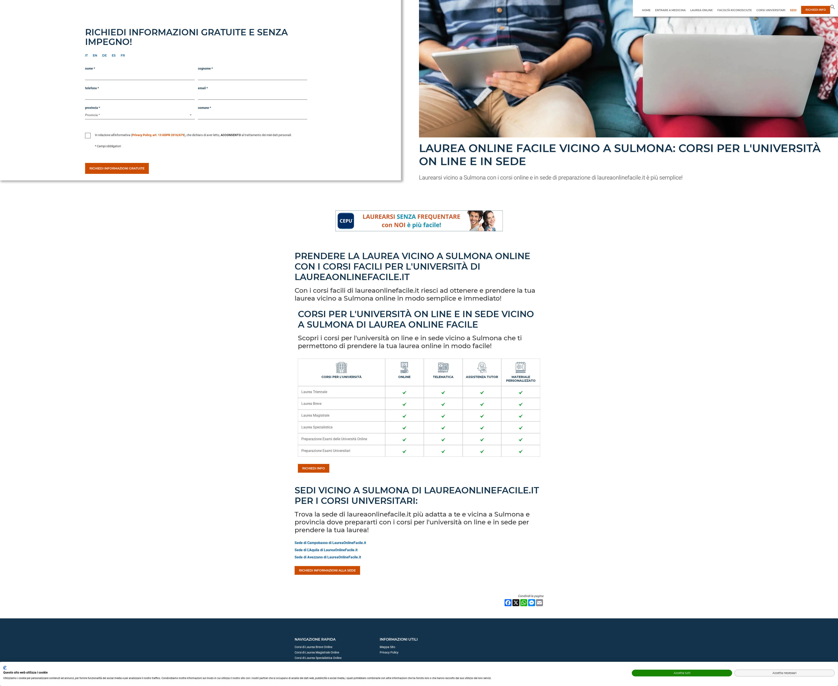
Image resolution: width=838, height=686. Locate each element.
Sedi (793, 10)
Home (646, 10)
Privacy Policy (389, 652)
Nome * (90, 68)
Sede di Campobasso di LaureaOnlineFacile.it (330, 543)
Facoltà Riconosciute (734, 10)
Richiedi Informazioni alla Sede (327, 570)
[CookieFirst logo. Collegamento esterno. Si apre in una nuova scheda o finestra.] (5, 668)
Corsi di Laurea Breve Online (313, 647)
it (86, 55)
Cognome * (205, 68)
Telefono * (92, 88)
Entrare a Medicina (670, 10)
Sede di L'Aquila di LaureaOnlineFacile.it (326, 550)
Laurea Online (701, 10)
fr (123, 55)
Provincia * (92, 107)
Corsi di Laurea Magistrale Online (317, 652)
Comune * (204, 107)
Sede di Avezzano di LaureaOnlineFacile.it (328, 557)
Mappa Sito (387, 647)
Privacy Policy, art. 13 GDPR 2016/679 (158, 135)
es (114, 55)
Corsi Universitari (770, 10)
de (104, 55)
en (95, 55)
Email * (203, 88)
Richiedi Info (815, 9)
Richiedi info (313, 468)
